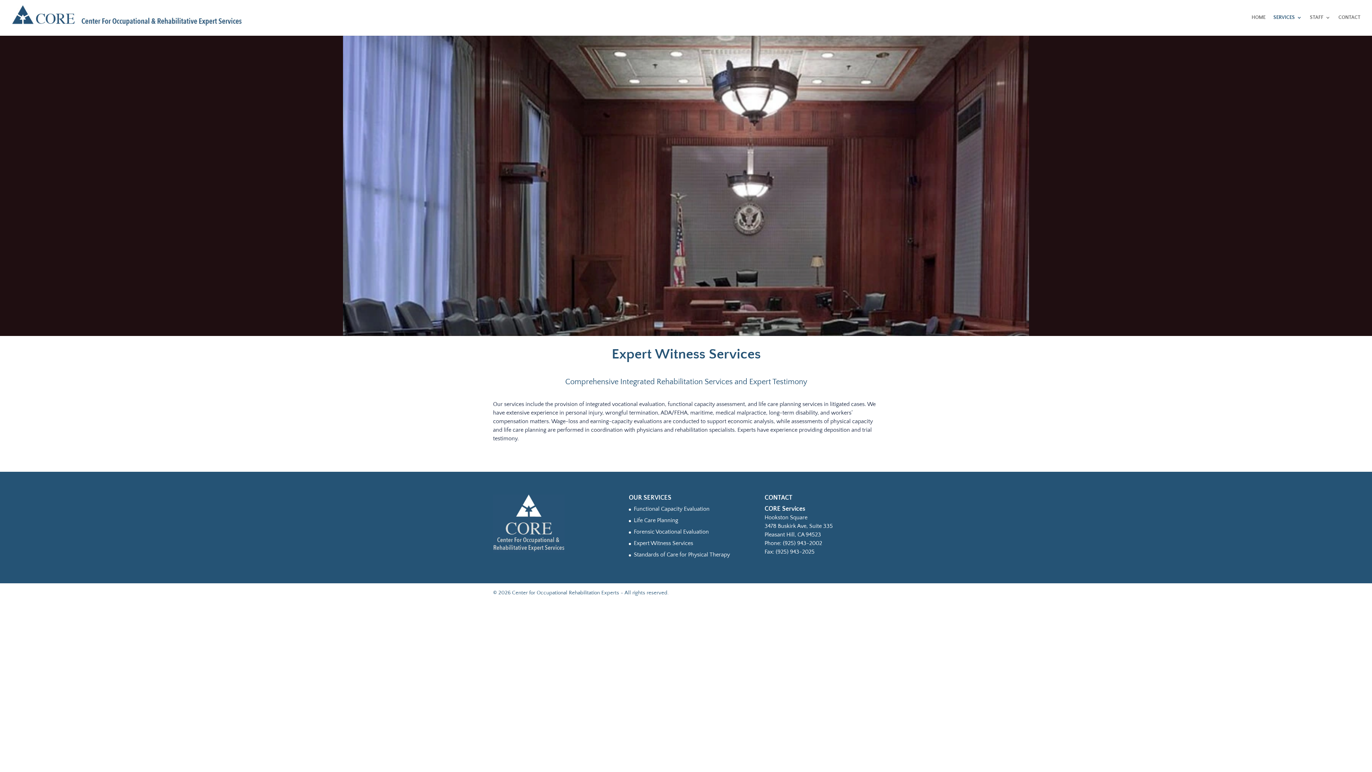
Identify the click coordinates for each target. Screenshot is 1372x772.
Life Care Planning (656, 520)
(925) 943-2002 (802, 543)
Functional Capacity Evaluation (672, 509)
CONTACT (1349, 17)
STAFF (1316, 17)
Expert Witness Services (663, 543)
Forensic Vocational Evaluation (671, 532)
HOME (1259, 17)
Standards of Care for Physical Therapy (682, 554)
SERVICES (1284, 17)
